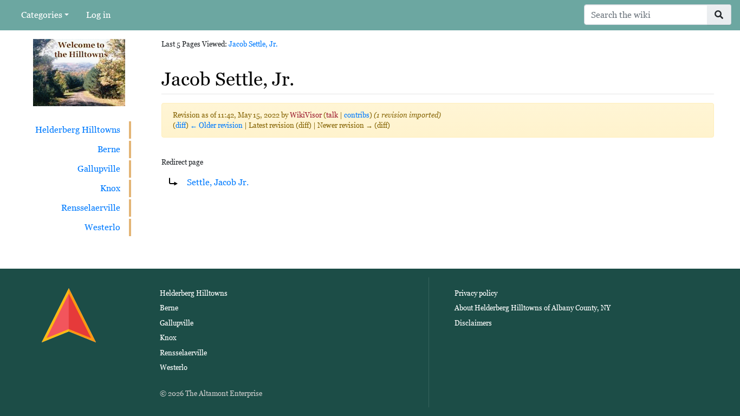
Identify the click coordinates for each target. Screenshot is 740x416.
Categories (41, 15)
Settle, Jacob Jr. (218, 182)
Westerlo (102, 227)
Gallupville (98, 169)
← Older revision (216, 125)
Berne (109, 149)
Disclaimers (473, 323)
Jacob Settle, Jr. (253, 44)
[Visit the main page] (79, 72)
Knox (110, 188)
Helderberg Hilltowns (77, 130)
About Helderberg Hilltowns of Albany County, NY (533, 308)
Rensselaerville (90, 208)
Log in (98, 15)
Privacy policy (476, 293)
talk (332, 115)
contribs (356, 115)
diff (181, 125)
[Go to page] (719, 14)
